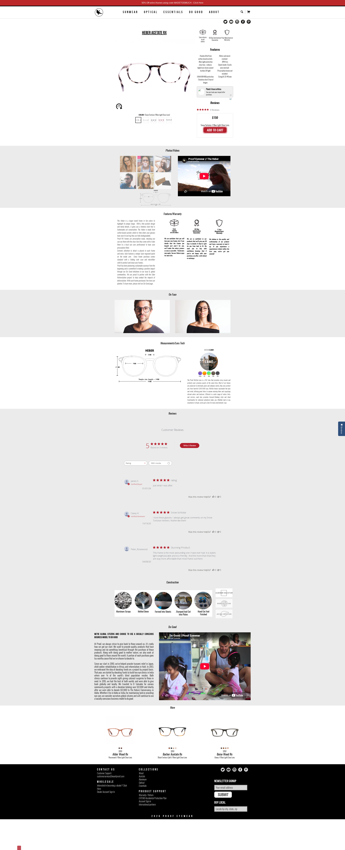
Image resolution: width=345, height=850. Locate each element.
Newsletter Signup (225, 781)
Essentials (173, 12)
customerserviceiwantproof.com (110, 776)
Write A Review (189, 445)
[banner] (99, 13)
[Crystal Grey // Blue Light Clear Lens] (146, 120)
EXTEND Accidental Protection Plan (152, 798)
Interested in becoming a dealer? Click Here (112, 787)
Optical (151, 12)
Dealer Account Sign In (106, 791)
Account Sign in (145, 801)
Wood (141, 773)
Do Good (196, 12)
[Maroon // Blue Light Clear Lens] (161, 120)
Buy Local (220, 803)
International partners (147, 804)
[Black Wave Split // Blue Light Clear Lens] (169, 120)
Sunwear (130, 12)
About (214, 12)
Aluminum (142, 779)
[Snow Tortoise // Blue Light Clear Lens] (138, 120)
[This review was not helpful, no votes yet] (218, 496)
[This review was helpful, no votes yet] (213, 496)
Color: (154, 115)
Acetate (142, 776)
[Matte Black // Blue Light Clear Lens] (154, 120)
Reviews (215, 103)
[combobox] (135, 463)
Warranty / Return (146, 795)
